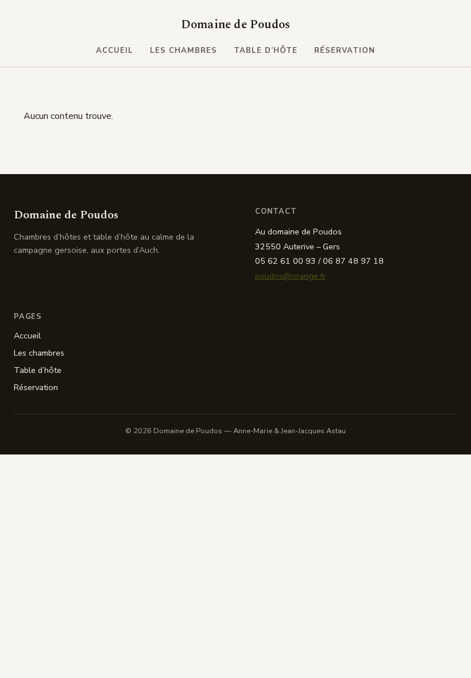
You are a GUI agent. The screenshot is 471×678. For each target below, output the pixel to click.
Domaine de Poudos (236, 25)
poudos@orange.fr (290, 276)
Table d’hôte (266, 50)
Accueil (114, 50)
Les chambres (184, 50)
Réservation (345, 50)
